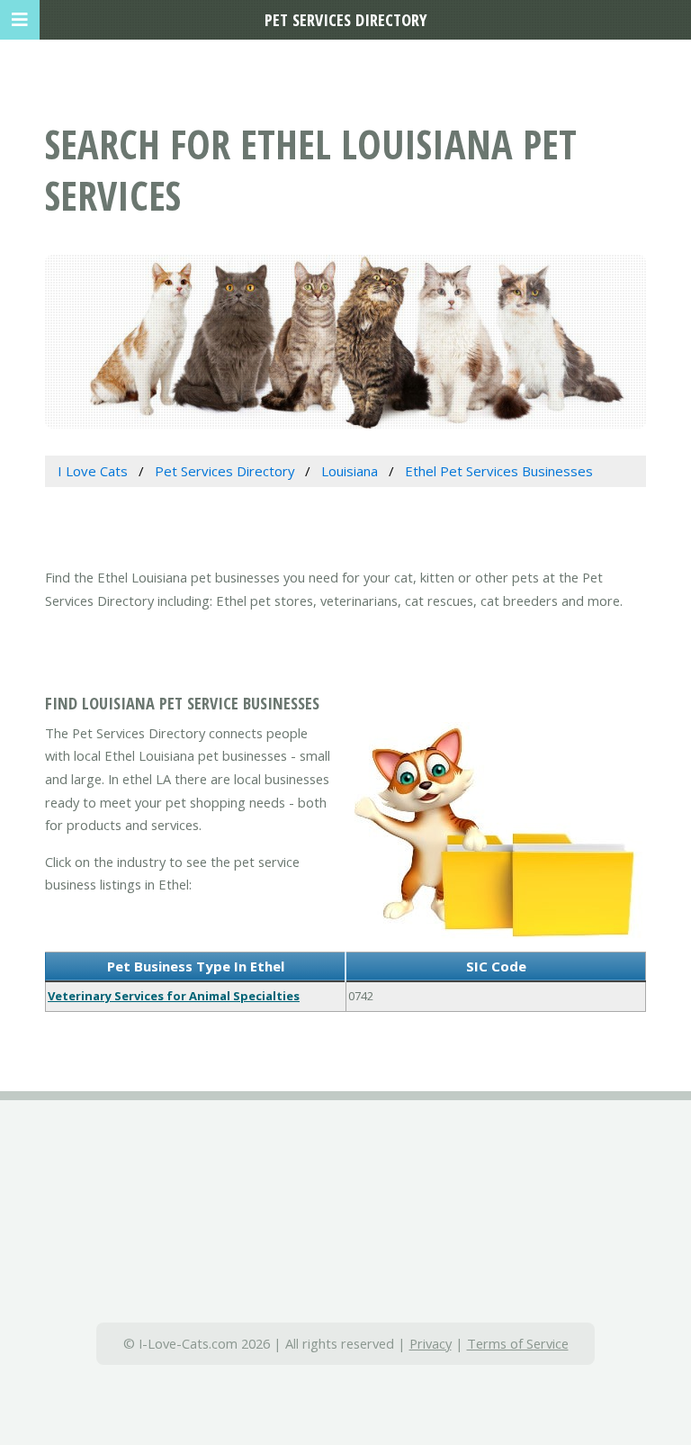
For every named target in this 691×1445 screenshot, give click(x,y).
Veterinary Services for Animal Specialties (174, 996)
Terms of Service (518, 1343)
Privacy (430, 1343)
